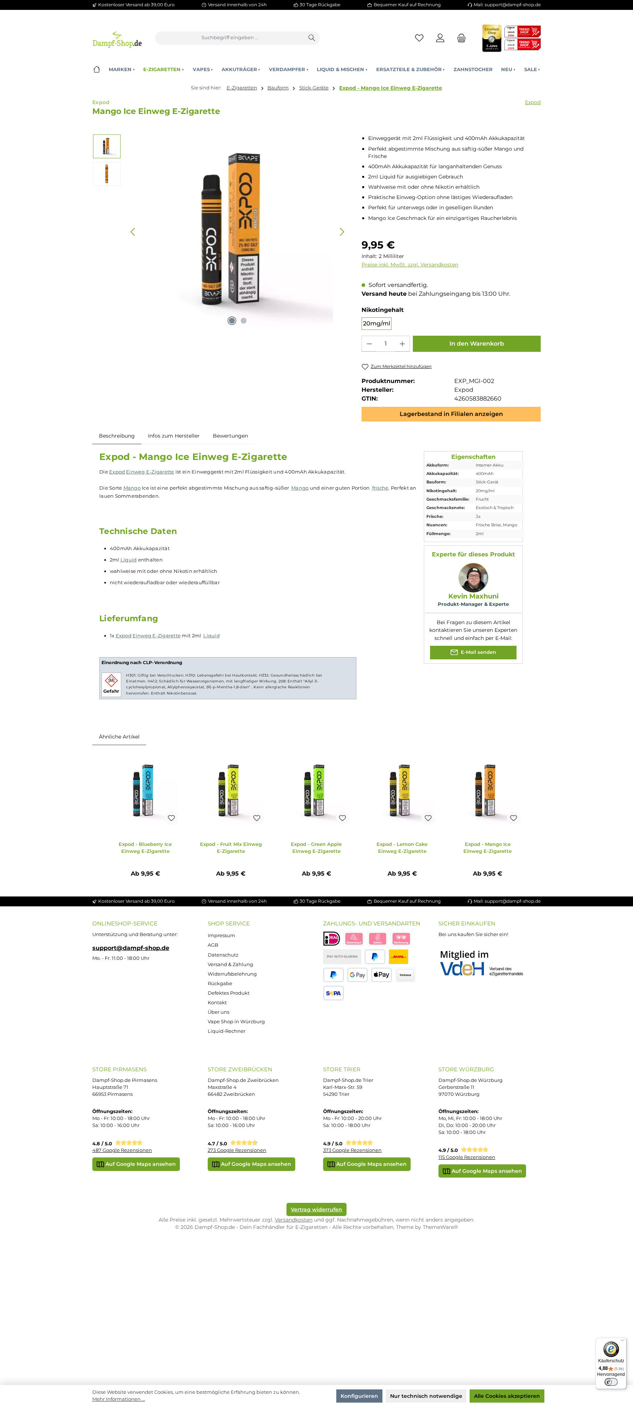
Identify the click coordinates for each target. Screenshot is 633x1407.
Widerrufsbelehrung (232, 974)
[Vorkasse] (405, 975)
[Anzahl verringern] (369, 343)
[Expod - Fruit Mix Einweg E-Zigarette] (230, 792)
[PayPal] (374, 956)
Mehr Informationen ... (118, 1399)
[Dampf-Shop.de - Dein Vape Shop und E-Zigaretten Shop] (117, 38)
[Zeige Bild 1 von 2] (232, 321)
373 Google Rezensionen (352, 1150)
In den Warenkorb (476, 343)
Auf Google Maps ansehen (140, 1164)
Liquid (129, 560)
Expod (533, 102)
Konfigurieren (359, 1396)
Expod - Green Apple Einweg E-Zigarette (316, 847)
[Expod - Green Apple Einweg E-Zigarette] (316, 792)
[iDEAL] (331, 938)
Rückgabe (220, 983)
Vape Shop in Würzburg (236, 1021)
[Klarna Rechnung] (401, 938)
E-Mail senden (477, 652)
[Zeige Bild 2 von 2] (244, 321)
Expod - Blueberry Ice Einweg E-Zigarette (145, 847)
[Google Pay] (357, 975)
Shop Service (229, 923)
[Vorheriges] (133, 232)
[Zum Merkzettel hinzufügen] (171, 818)
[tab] (116, 436)
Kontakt (217, 1002)
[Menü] (622, 1342)
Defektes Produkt (228, 993)
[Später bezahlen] (333, 975)
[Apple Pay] (381, 975)
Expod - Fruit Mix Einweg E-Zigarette (231, 847)
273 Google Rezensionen (237, 1150)
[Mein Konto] (440, 38)
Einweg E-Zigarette (150, 472)
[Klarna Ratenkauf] (354, 938)
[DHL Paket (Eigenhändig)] (398, 956)
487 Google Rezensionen (122, 1150)
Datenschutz (223, 955)
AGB (213, 945)
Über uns (218, 1012)
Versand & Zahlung (230, 964)
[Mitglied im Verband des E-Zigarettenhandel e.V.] (486, 964)
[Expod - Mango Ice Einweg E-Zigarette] (487, 792)
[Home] (96, 69)
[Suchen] (312, 38)
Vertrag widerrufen (316, 1209)
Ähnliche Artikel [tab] (119, 736)
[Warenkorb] (459, 38)
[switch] (611, 1382)
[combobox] (230, 38)
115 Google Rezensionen (466, 1157)
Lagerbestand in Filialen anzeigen (451, 413)
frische (380, 488)
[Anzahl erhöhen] (402, 343)
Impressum (221, 935)
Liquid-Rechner (226, 1031)
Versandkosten (293, 1220)
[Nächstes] (341, 232)
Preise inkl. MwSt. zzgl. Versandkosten (410, 264)
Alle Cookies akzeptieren (507, 1396)
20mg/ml (376, 323)
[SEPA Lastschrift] (333, 993)
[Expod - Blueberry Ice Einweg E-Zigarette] (145, 792)
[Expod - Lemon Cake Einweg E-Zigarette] (402, 792)
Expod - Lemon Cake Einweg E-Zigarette (402, 847)
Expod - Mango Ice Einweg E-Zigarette (390, 88)
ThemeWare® (440, 1227)
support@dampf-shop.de (130, 947)
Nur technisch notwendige (426, 1396)
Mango (132, 488)
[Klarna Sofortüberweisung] (377, 938)
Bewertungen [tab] (230, 435)
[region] (220, 232)
